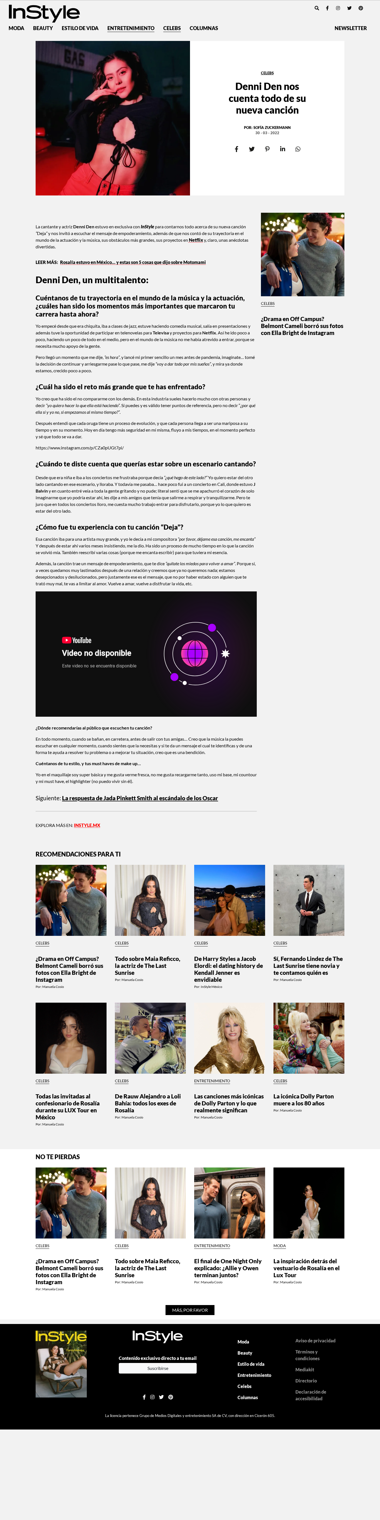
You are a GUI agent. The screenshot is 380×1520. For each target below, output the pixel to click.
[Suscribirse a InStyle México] (61, 1363)
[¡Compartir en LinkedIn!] (282, 149)
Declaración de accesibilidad (310, 1395)
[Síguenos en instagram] (338, 8)
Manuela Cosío (53, 987)
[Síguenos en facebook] (327, 8)
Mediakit (304, 1369)
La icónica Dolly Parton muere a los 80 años (303, 1100)
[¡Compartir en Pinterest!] (267, 149)
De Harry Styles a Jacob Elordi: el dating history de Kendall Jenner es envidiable (228, 969)
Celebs (172, 28)
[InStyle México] (44, 13)
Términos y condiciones (307, 1355)
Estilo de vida (80, 28)
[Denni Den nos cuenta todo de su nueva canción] (113, 118)
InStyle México (211, 987)
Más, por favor (190, 1310)
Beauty (43, 28)
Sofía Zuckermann (272, 127)
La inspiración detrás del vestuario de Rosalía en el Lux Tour (306, 1267)
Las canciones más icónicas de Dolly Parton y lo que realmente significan (229, 1103)
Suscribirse (157, 1368)
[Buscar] (317, 8)
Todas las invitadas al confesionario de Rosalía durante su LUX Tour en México (68, 1106)
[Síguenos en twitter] (349, 8)
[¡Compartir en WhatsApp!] (298, 149)
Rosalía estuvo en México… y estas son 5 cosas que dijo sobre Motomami (133, 262)
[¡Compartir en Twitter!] (252, 149)
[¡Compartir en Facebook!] (236, 149)
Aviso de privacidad (315, 1340)
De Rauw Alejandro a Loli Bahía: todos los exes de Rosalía (148, 1103)
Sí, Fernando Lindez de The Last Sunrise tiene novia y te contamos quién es (308, 965)
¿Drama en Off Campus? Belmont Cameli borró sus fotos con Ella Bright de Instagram (302, 325)
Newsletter (351, 28)
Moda (16, 28)
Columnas (204, 28)
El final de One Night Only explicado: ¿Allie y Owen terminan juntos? (228, 1267)
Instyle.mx (87, 825)
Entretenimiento (130, 28)
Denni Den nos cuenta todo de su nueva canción (267, 97)
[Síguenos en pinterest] (361, 8)
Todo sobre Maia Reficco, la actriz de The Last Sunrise (147, 965)
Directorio (306, 1380)
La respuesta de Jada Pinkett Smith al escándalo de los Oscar (140, 797)
